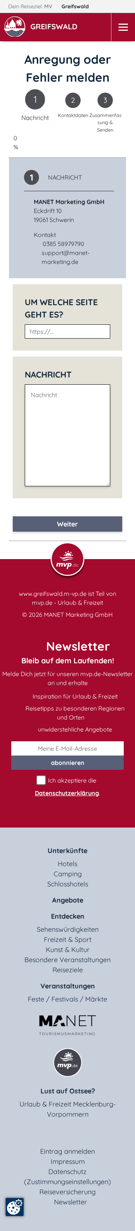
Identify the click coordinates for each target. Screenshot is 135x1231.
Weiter (67, 524)
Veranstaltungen (67, 986)
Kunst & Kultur (68, 949)
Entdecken (67, 916)
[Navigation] (123, 27)
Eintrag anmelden (67, 1151)
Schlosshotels (67, 884)
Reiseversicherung (67, 1192)
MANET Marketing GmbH (78, 614)
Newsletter (70, 1202)
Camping (68, 874)
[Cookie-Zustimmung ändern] (15, 1207)
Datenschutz (67, 1171)
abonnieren (67, 762)
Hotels (67, 863)
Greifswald (76, 6)
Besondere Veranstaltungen (67, 959)
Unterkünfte (67, 850)
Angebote (67, 900)
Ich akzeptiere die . (67, 787)
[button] (55, 27)
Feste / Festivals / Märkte (67, 999)
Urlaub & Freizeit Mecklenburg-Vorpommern (68, 1109)
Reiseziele (67, 970)
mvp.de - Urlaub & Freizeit (67, 602)
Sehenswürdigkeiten (68, 929)
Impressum (68, 1161)
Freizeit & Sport (68, 939)
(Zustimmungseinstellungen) (67, 1181)
